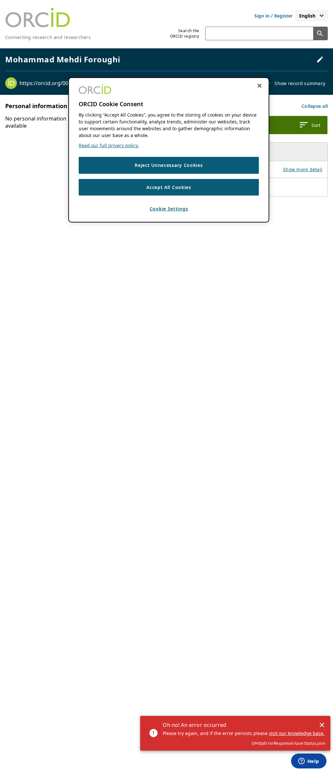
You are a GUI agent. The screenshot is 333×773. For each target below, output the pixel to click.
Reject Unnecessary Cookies (169, 165)
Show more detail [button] (302, 169)
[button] (314, 106)
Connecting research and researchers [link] (48, 37)
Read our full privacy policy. (109, 145)
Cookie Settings (169, 209)
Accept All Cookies (168, 187)
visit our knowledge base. (297, 733)
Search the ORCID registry (184, 33)
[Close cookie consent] (259, 86)
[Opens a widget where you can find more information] (308, 762)
